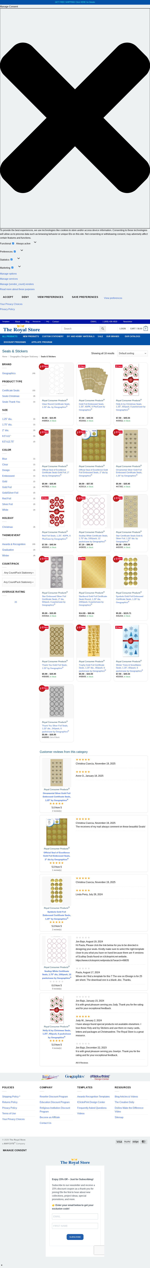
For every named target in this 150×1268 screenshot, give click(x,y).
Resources (37, 321)
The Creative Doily (124, 1102)
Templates (6, 321)
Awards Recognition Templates (93, 1096)
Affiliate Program (41, 342)
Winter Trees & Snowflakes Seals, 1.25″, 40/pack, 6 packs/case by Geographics (129, 668)
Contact (55, 321)
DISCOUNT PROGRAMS (15, 342)
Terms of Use (9, 1113)
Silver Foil (7, 504)
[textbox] (18, 582)
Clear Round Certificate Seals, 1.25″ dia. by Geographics (56, 405)
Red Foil (6, 498)
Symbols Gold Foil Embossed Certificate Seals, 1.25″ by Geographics (129, 599)
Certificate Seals (10, 390)
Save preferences (85, 297)
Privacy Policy (7, 309)
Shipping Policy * (11, 1096)
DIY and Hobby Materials (80, 336)
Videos (81, 1113)
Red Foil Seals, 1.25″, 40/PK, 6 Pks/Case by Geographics (56, 537)
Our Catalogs (132, 336)
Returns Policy (9, 1102)
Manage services (9, 279)
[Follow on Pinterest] (143, 322)
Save (46, 366)
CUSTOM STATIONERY (53, 336)
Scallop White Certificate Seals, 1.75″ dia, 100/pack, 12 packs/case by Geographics (93, 538)
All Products (9, 336)
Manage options (8, 273)
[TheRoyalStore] (28, 329)
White (5, 510)
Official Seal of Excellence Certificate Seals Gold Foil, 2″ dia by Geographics (55, 473)
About (17, 321)
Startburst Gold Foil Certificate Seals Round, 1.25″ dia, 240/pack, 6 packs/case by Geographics (93, 600)
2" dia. (5, 430)
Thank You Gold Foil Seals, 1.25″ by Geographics (54, 666)
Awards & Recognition (13, 544)
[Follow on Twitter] (141, 322)
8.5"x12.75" (8, 441)
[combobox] (18, 582)
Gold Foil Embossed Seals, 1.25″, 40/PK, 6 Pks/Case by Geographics (92, 407)
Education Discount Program (55, 1102)
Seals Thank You (11, 402)
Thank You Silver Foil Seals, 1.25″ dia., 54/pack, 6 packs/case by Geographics (55, 728)
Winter (5, 555)
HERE (83, 2)
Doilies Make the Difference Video (129, 1110)
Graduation (8, 550)
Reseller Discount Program (54, 1096)
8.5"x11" (6, 436)
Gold (4, 481)
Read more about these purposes (17, 289)
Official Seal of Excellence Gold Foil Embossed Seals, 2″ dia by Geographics (93, 473)
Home (4, 356)
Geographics (9, 373)
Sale (100, 336)
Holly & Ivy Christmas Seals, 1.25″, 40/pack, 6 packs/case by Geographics (130, 407)
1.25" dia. (7, 419)
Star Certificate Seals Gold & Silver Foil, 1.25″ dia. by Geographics (129, 538)
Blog (27, 321)
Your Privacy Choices (11, 304)
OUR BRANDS (112, 336)
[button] (75, 118)
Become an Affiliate (50, 1117)
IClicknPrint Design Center (91, 1102)
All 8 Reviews (82, 1063)
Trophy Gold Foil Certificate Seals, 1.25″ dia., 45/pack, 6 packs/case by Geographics (92, 668)
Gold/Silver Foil (10, 493)
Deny (25, 297)
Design (6, 470)
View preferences (50, 297)
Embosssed (8, 476)
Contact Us (45, 1123)
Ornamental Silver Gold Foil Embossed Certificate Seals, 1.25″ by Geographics (129, 473)
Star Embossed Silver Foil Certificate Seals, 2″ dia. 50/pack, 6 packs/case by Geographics (54, 600)
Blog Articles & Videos (126, 1096)
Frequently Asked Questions (91, 1108)
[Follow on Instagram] (138, 322)
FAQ (47, 321)
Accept (8, 297)
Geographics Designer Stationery (24, 356)
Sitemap (119, 1117)
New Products (31, 336)
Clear (5, 464)
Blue (4, 459)
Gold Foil (7, 487)
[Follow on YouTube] (146, 322)
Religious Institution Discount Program (55, 1110)
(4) (9, 602)
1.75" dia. (7, 424)
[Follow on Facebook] (135, 322)
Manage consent (15, 1150)
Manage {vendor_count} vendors (17, 284)
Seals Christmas (10, 396)
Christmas (7, 527)
